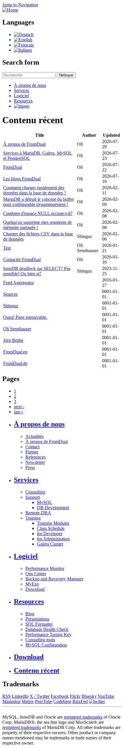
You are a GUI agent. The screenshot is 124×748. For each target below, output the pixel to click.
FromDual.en (15, 351)
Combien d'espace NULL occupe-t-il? (37, 213)
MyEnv (32, 584)
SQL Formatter (39, 624)
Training (33, 517)
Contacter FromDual (22, 259)
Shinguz (10, 305)
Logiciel (21, 95)
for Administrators (53, 538)
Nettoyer (66, 75)
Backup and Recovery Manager (54, 578)
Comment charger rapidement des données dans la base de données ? (34, 190)
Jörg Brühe (13, 340)
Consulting (35, 492)
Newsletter (35, 462)
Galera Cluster (50, 543)
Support (32, 497)
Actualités (34, 436)
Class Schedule (51, 528)
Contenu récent (36, 670)
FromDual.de (15, 363)
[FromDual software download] (21, 106)
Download (35, 589)
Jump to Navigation (20, 4)
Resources (23, 100)
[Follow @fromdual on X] (97, 701)
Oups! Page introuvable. (25, 317)
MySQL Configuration (46, 644)
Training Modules (53, 523)
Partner (31, 451)
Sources (10, 294)
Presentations (37, 618)
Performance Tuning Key (48, 634)
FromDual (12, 167)
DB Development (53, 507)
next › (19, 406)
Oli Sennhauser (17, 328)
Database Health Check (46, 629)
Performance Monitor (44, 568)
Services (21, 90)
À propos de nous (30, 85)
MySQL (44, 502)
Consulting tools (40, 639)
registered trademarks (83, 717)
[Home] (10, 10)
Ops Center (35, 573)
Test (7, 247)
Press (30, 467)
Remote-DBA (38, 512)
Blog (29, 613)
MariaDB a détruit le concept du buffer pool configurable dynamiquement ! (38, 202)
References (35, 457)
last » (18, 411)
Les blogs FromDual (22, 178)
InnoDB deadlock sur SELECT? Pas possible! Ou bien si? (36, 271)
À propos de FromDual (24, 144)
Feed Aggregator (18, 282)
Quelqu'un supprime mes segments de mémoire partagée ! (37, 225)
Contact (32, 446)
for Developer (49, 533)
